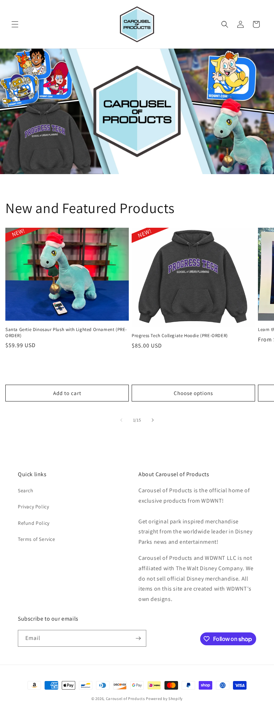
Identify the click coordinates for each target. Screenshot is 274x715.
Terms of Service (36, 539)
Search (26, 490)
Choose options (193, 393)
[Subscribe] (138, 638)
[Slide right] (153, 420)
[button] (15, 24)
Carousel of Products (125, 698)
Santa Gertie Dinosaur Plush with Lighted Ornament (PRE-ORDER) (66, 333)
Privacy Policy (33, 506)
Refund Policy (34, 523)
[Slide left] (121, 420)
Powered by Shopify (164, 698)
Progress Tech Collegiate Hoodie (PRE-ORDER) (180, 336)
